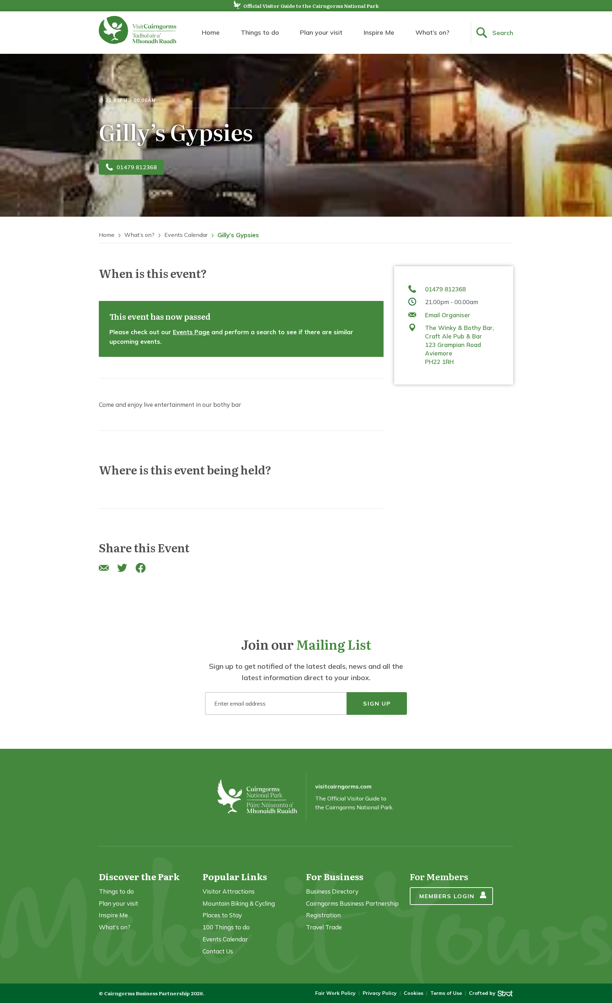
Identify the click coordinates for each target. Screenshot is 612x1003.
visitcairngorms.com (343, 786)
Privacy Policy (380, 993)
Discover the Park (139, 876)
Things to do (260, 32)
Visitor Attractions (229, 891)
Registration (323, 915)
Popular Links (235, 876)
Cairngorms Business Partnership (352, 903)
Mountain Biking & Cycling (239, 903)
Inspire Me (379, 32)
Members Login (447, 896)
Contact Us (218, 951)
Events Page (191, 332)
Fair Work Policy (335, 993)
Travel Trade (324, 927)
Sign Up (377, 703)
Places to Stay (222, 915)
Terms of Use (446, 993)
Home (211, 32)
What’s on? (432, 32)
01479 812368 (137, 167)
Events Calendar (186, 234)
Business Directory (332, 891)
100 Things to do (226, 927)
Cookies (413, 993)
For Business (334, 876)
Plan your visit (321, 32)
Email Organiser (447, 315)
